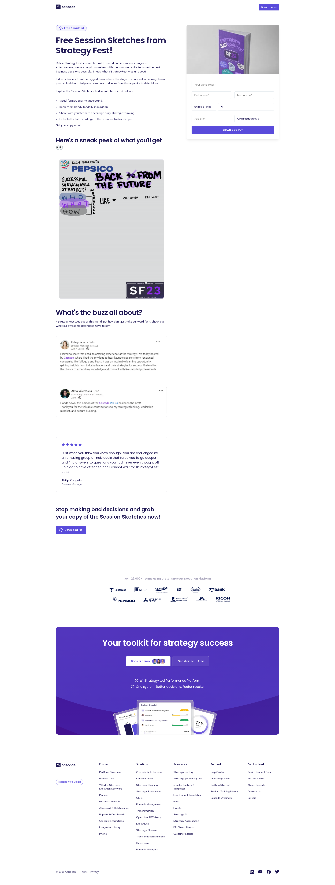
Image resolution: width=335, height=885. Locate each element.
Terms (84, 871)
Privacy (94, 871)
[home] (66, 7)
